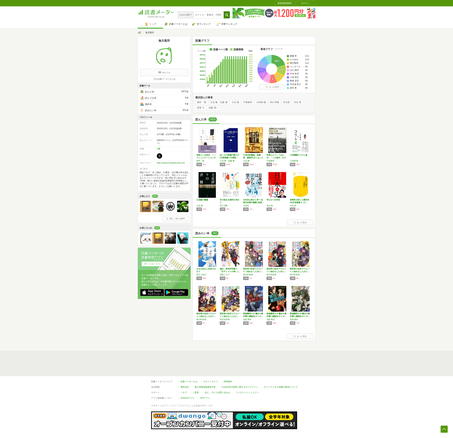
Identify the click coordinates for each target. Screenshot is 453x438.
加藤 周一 (213, 108)
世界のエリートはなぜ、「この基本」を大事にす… (276, 157)
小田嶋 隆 (261, 102)
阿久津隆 (274, 102)
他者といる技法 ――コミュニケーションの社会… (206, 157)
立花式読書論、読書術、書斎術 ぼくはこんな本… (253, 157)
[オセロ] (182, 242)
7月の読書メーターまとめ (164, 79)
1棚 (158, 148)
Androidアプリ (187, 398)
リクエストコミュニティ (247, 392)
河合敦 (286, 102)
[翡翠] (182, 211)
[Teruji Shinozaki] (170, 211)
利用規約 (228, 381)
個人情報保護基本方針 (205, 387)
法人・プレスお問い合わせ (217, 392)
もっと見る (274, 87)
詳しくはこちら (152, 263)
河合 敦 (297, 102)
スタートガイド (210, 381)
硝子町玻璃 (248, 275)
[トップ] (139, 33)
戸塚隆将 (247, 102)
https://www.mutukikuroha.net (171, 163)
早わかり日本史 (273, 200)
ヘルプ (183, 392)
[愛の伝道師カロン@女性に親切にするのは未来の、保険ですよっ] (145, 242)
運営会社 (184, 387)
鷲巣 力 (201, 108)
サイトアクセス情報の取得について (281, 387)
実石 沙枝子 (201, 275)
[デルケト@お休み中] (145, 211)
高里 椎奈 (247, 319)
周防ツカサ (225, 275)
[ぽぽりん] (158, 211)
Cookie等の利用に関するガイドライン (240, 387)
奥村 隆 (201, 102)
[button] (227, 14)
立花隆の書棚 (202, 200)
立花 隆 (235, 102)
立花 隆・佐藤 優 (219, 102)
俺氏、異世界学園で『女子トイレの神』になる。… (229, 271)
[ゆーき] (170, 242)
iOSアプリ (205, 398)
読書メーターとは (188, 381)
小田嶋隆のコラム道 (298, 155)
